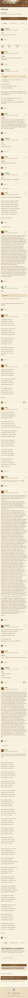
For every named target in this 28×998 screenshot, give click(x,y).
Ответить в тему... (8, 957)
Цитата (5, 39)
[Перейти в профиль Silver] (2, 52)
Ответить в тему (14, 18)
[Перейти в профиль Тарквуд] (2, 29)
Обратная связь (16, 993)
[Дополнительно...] (25, 29)
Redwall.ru (14, 994)
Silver (5, 12)
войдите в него (4, 952)
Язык (9, 993)
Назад (4, 23)
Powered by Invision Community (14, 995)
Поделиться (14, 965)
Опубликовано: (11, 30)
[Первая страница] (2, 23)
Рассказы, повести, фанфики (14, 14)
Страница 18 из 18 (14, 23)
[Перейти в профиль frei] (2, 287)
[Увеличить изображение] (17, 179)
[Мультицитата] (2, 39)
